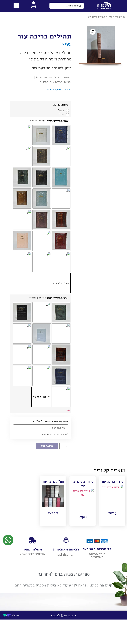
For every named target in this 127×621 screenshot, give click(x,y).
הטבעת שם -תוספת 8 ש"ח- (50, 421)
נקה (68, 410)
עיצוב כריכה (60, 104)
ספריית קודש (44, 77)
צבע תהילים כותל (57, 297)
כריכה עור (56, 82)
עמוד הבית (120, 16)
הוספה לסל (47, 446)
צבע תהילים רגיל (57, 120)
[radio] (62, 110)
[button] (16, 5)
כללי (110, 16)
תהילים (44, 82)
